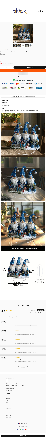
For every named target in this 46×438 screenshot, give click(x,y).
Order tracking (8, 398)
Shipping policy (8, 412)
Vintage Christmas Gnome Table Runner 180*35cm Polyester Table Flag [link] (14, 5)
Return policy (8, 415)
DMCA (7, 402)
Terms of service (9, 410)
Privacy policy (8, 408)
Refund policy (8, 417)
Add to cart (23, 435)
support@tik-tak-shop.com (11, 388)
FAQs (7, 400)
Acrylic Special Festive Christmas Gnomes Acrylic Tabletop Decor (26, 325)
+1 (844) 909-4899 (9, 386)
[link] (4, 4)
